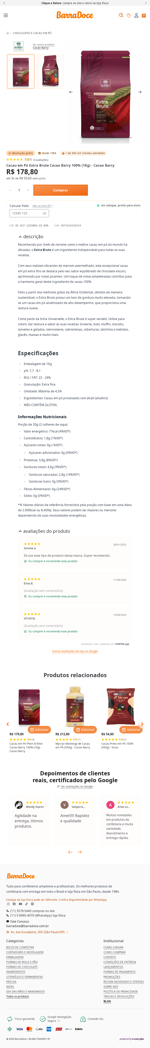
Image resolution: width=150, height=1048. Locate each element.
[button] (136, 15)
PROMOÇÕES (112, 977)
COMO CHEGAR (113, 947)
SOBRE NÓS (111, 986)
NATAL (10, 986)
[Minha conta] (136, 16)
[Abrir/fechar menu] (6, 16)
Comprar (60, 190)
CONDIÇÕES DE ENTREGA (120, 962)
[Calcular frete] (44, 213)
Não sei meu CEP (42, 205)
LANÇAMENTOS (113, 967)
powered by (132, 1038)
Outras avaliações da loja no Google (75, 651)
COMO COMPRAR (114, 952)
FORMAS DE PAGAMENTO (120, 971)
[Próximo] (145, 3)
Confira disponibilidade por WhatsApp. (83, 899)
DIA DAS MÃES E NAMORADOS (25, 991)
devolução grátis (22, 153)
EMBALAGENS (15, 957)
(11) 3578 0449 (20, 911)
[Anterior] (5, 3)
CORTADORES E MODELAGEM (25, 952)
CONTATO (110, 957)
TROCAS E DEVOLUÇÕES (119, 996)
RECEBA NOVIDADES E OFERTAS (124, 981)
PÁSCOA (11, 981)
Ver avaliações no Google (76, 786)
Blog (107, 1001)
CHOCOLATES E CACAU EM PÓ (32, 33)
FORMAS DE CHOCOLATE (22, 967)
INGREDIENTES (15, 971)
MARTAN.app (122, 644)
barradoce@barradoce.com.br (27, 926)
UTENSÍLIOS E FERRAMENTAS (24, 977)
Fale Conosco (19, 921)
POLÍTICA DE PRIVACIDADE (121, 991)
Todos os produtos (17, 996)
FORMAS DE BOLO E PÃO (22, 962)
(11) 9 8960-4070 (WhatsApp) (31, 915)
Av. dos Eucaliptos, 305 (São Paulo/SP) (37, 932)
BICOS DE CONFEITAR (20, 947)
